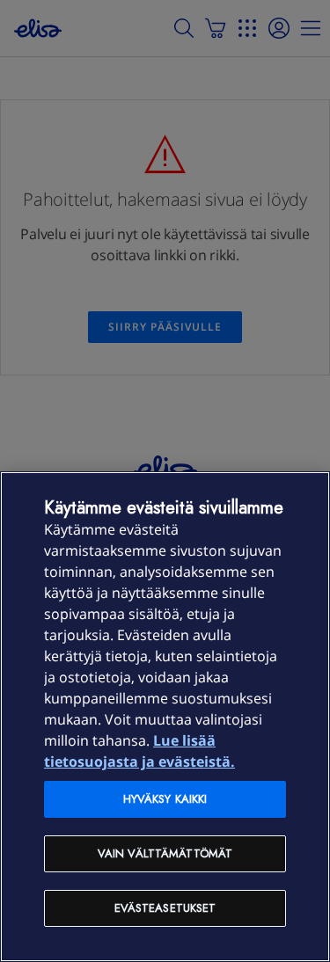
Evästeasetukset (165, 908)
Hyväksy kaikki (165, 799)
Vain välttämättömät (165, 853)
